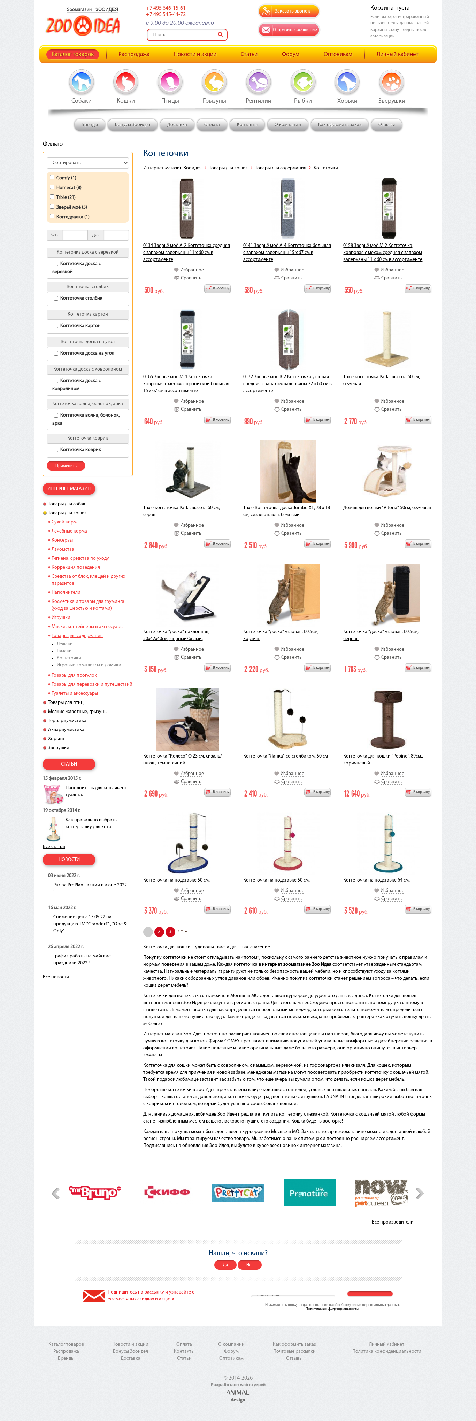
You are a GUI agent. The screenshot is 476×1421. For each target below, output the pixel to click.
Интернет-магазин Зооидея (172, 168)
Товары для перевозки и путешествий (92, 684)
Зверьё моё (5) (71, 207)
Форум (290, 54)
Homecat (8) (69, 188)
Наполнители (66, 592)
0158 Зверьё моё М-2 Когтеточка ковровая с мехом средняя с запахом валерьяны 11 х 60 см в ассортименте (382, 252)
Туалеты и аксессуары (75, 693)
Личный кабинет (398, 54)
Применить (66, 466)
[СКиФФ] (166, 1193)
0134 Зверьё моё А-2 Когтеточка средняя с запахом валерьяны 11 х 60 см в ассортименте (186, 252)
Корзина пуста (390, 8)
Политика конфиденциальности (386, 1351)
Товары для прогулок (74, 675)
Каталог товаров (73, 54)
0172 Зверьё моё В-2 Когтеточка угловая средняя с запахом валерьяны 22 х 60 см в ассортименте (287, 384)
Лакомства (63, 549)
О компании (288, 124)
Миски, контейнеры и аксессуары (87, 626)
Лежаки (65, 644)
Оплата (212, 124)
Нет (249, 1265)
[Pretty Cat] (238, 1193)
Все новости (56, 977)
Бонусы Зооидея (132, 124)
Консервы (62, 540)
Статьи (249, 54)
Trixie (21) (66, 197)
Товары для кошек (228, 168)
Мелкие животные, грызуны (77, 711)
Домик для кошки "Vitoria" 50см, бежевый (387, 508)
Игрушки (61, 617)
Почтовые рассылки (294, 1351)
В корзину (221, 288)
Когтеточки (326, 168)
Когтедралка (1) (73, 217)
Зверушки (58, 748)
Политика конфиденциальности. (332, 1309)
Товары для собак (66, 504)
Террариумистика (67, 720)
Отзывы (386, 124)
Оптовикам (338, 54)
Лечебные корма (69, 531)
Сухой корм (64, 522)
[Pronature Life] (310, 1192)
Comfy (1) (66, 178)
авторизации (382, 36)
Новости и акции (195, 54)
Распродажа (133, 54)
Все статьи (54, 846)
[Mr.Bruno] (95, 1193)
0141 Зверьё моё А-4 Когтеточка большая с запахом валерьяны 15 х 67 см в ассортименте (287, 252)
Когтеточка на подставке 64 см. (376, 880)
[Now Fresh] (381, 1193)
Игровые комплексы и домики (89, 665)
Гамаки (64, 651)
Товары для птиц (66, 702)
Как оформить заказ (339, 124)
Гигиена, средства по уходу (80, 558)
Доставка (177, 124)
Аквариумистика (66, 729)
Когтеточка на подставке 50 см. (176, 880)
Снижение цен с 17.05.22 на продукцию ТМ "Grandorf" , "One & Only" (89, 924)
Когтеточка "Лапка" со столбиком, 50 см (285, 756)
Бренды (90, 124)
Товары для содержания (280, 168)
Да (225, 1265)
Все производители (393, 1222)
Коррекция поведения (76, 567)
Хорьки (56, 738)
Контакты (247, 124)
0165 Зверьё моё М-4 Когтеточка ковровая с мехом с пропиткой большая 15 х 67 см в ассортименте (186, 384)
